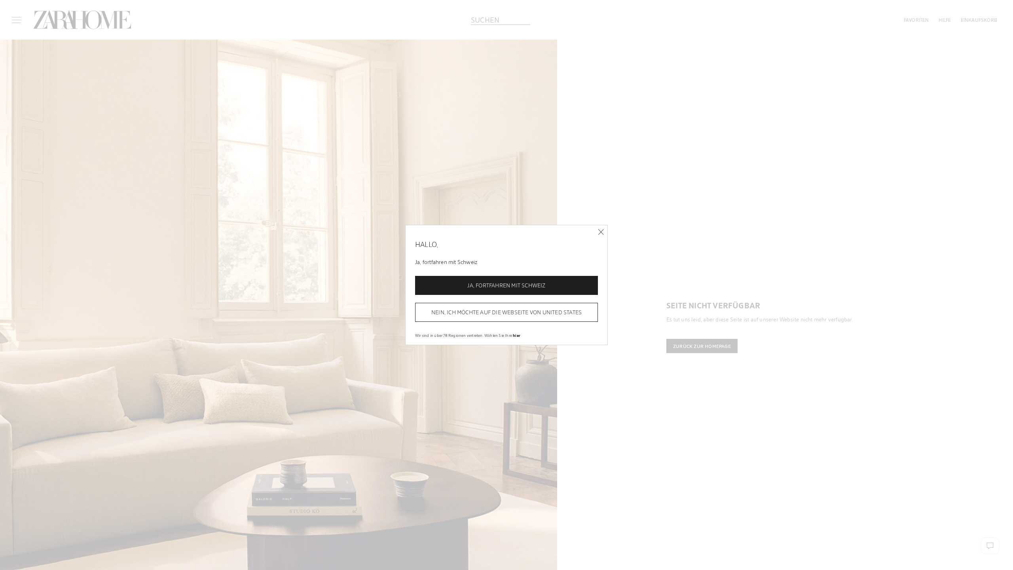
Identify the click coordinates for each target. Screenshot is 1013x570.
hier (516, 335)
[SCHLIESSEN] (601, 232)
